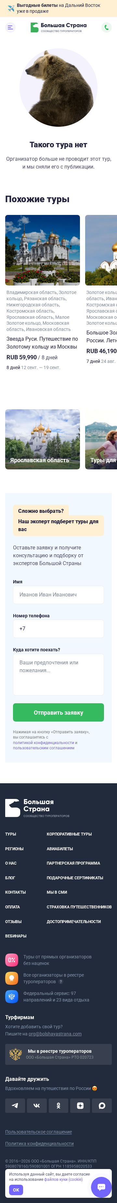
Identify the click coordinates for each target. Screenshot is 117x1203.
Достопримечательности (74, 921)
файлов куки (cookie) (63, 1179)
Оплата (12, 907)
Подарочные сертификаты (75, 878)
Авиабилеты (60, 849)
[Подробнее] (60, 981)
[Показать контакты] (106, 27)
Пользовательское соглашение (38, 1131)
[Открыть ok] (59, 1105)
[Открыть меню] (10, 27)
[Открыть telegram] (15, 1105)
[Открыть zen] (80, 1105)
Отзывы (13, 921)
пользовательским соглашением (43, 748)
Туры (10, 834)
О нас (11, 863)
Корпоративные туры (69, 834)
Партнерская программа (73, 863)
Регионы (14, 849)
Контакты (15, 892)
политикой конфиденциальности (44, 742)
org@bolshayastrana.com (55, 1033)
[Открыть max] (102, 1105)
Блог (10, 878)
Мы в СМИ (57, 892)
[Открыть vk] (37, 1105)
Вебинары (15, 936)
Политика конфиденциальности (39, 1143)
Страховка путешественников (79, 907)
